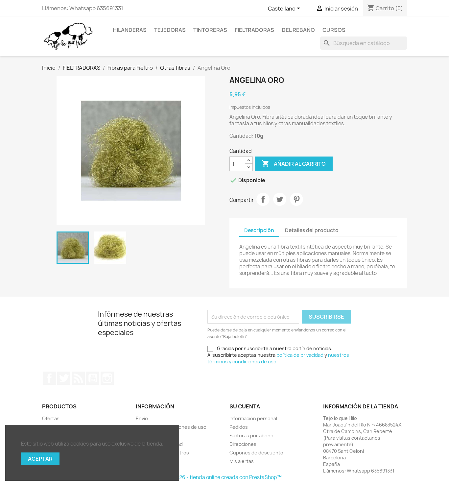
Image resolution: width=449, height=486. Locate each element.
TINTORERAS (210, 30)
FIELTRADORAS (254, 30)
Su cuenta (244, 406)
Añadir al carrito (294, 163)
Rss (78, 378)
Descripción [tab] (259, 230)
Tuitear (279, 199)
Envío (142, 418)
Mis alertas (241, 461)
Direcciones (242, 444)
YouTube (92, 378)
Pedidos (238, 427)
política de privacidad (299, 355)
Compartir (263, 199)
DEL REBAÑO (298, 30)
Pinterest (296, 199)
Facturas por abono (251, 435)
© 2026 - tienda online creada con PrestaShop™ (225, 477)
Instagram (107, 378)
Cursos (333, 30)
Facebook (49, 378)
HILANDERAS (130, 30)
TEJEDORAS (170, 30)
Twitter (63, 378)
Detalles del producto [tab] (312, 230)
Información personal (253, 418)
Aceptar (40, 458)
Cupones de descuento (256, 453)
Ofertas (50, 418)
